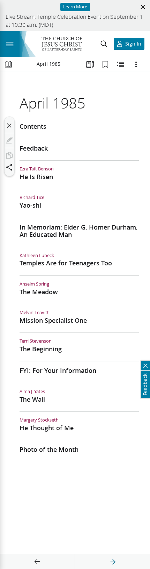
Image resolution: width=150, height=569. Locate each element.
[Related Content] (121, 64)
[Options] (136, 64)
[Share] (9, 167)
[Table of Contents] (8, 64)
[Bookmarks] (105, 64)
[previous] (37, 561)
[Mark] (9, 140)
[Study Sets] (90, 64)
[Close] (9, 125)
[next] (112, 561)
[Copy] (9, 155)
